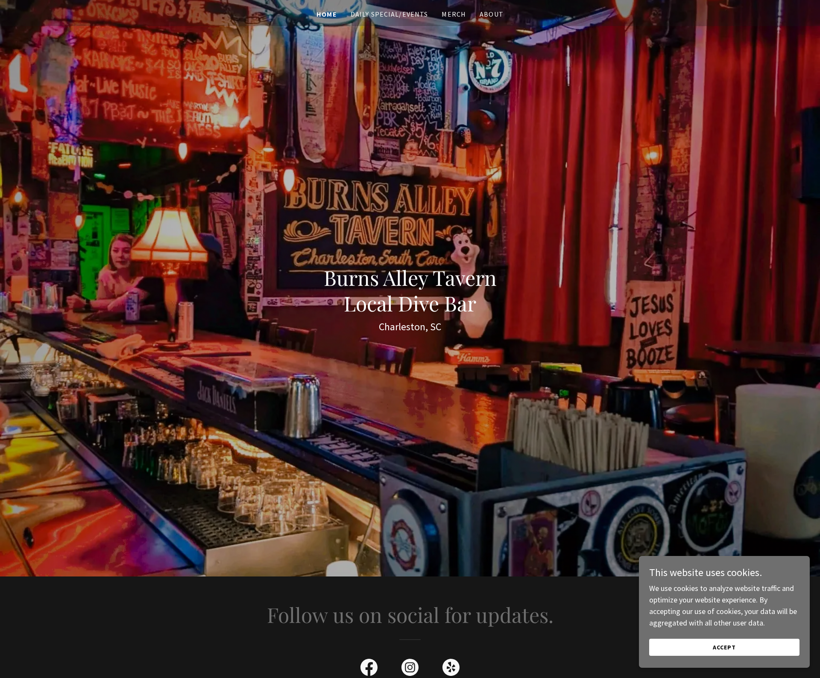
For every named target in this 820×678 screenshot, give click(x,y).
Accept (724, 647)
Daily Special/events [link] (389, 14)
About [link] (492, 14)
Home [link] (326, 14)
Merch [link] (454, 14)
